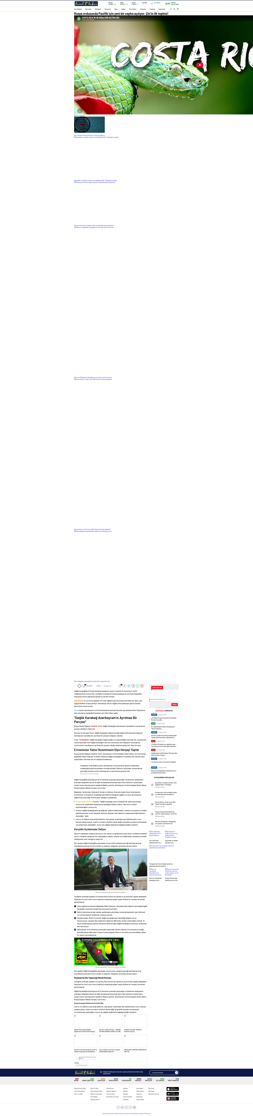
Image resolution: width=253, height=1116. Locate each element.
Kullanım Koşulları (139, 1113)
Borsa (76, 1079)
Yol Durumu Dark (79, 1091)
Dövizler (125, 1091)
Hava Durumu (113, 1079)
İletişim (112, 1113)
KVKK (131, 1113)
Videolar (143, 9)
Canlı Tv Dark (94, 1088)
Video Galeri (140, 1091)
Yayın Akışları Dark (96, 1091)
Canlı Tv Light (78, 1094)
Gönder (77, 1063)
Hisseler (138, 1079)
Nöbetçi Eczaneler (96, 1094)
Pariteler (148, 1079)
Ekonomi (108, 9)
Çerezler (126, 1113)
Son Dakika (78, 9)
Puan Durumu (126, 1079)
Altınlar (125, 1088)
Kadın (123, 9)
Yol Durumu (160, 1079)
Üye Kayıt (151, 1091)
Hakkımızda (105, 1113)
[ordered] (84, 1063)
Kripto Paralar (173, 1079)
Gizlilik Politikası (119, 1113)
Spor (116, 9)
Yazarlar (152, 9)
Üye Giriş (151, 1088)
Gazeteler (162, 9)
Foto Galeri (132, 9)
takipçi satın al (95, 1099)
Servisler (88, 9)
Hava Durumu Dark (80, 1088)
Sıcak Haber (140, 1099)
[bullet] (86, 1063)
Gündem (98, 9)
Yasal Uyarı (148, 1113)
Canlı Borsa (110, 1088)
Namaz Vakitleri (88, 1079)
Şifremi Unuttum (153, 1094)
